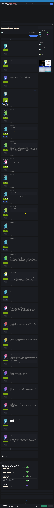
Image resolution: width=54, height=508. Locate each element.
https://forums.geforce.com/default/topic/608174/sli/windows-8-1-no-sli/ (19, 257)
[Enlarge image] (14, 131)
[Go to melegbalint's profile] (5, 162)
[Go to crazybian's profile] (5, 421)
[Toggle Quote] (11, 60)
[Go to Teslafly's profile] (5, 258)
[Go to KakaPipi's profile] (5, 178)
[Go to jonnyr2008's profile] (5, 373)
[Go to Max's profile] (5, 46)
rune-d (5, 126)
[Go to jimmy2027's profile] (5, 78)
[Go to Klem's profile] (27, 467)
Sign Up (52, 3)
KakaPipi (5, 175)
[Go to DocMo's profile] (27, 485)
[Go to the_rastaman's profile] (5, 340)
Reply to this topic (33, 35)
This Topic (10, 21)
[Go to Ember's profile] (5, 356)
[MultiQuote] (11, 55)
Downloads (23, 3)
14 (5, 69)
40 (10, 480)
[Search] (13, 21)
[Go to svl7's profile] (2, 32)
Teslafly (5, 255)
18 (5, 363)
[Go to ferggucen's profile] (5, 324)
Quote (13, 106)
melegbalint (5, 159)
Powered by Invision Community (27, 503)
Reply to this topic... (8, 456)
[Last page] (20, 39)
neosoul (5, 110)
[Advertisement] (27, 13)
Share (29, 32)
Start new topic (26, 35)
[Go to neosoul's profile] (5, 113)
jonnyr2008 (5, 370)
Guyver (5, 207)
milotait (5, 271)
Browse (34, 3)
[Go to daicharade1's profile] (47, 34)
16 (5, 380)
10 (7, 475)
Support (39, 3)
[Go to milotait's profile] (5, 274)
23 (5, 53)
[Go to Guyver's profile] (5, 62)
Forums (19, 3)
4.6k (4, 104)
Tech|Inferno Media (9, 496)
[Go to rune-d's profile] (5, 129)
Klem (28, 466)
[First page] (1, 39)
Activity (29, 3)
